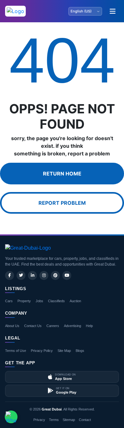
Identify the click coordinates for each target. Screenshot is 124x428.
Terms (54, 420)
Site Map (64, 351)
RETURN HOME (62, 173)
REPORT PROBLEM (62, 203)
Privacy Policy (42, 351)
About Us (12, 326)
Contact (85, 420)
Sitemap (69, 420)
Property (24, 301)
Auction (75, 301)
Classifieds (56, 301)
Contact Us (33, 326)
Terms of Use (15, 351)
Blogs (80, 351)
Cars (9, 301)
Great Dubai (52, 409)
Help (89, 326)
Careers (52, 326)
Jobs (39, 301)
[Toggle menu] (112, 11)
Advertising (72, 326)
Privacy (39, 420)
